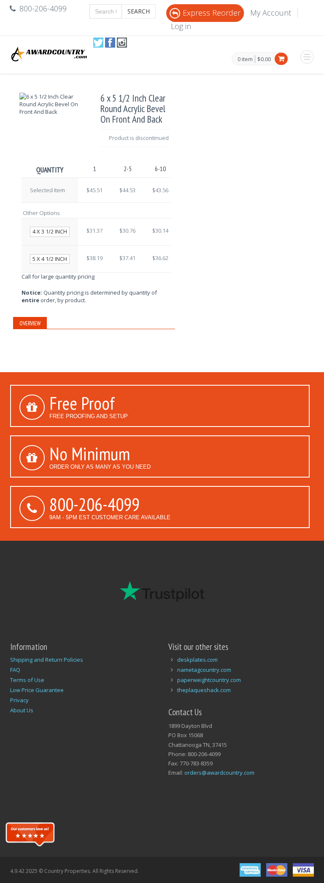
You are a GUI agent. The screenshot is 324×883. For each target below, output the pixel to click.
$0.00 (264, 59)
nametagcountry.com (204, 670)
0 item (245, 59)
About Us (21, 710)
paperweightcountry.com (209, 680)
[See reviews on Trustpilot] (30, 833)
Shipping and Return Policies (46, 659)
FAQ (15, 670)
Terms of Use (27, 680)
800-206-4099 (94, 504)
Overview (29, 323)
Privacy (19, 700)
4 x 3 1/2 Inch (49, 231)
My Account (270, 13)
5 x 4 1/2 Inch (49, 259)
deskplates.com (197, 659)
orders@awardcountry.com (219, 772)
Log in (181, 26)
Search (138, 11)
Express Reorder (211, 13)
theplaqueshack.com (204, 690)
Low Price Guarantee (37, 690)
